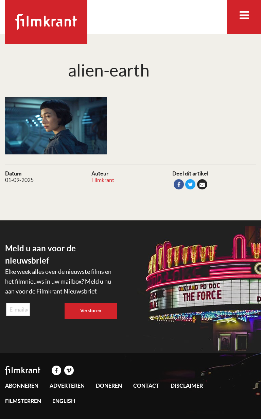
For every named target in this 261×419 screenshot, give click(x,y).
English (63, 401)
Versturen (90, 310)
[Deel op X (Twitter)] (190, 184)
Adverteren (67, 386)
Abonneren (21, 386)
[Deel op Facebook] (179, 184)
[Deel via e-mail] (202, 184)
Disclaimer (187, 386)
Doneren (109, 386)
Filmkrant (102, 180)
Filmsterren (23, 401)
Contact (146, 386)
